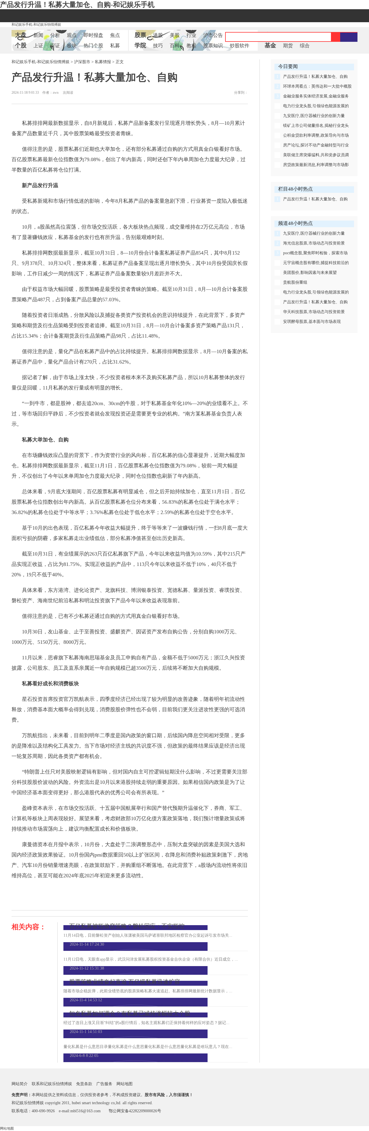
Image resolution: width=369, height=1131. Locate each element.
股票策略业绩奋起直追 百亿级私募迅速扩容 (124, 981)
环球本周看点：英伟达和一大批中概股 (317, 86)
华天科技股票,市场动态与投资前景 (314, 312)
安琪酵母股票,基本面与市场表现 (312, 321)
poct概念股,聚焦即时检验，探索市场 (315, 253)
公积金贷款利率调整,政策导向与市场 (316, 135)
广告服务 (104, 1084)
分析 (55, 35)
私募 (115, 45)
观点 (72, 35)
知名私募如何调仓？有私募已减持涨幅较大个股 (129, 1013)
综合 (305, 45)
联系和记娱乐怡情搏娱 (52, 1084)
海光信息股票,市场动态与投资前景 (314, 243)
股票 (140, 35)
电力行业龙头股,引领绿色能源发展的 (316, 106)
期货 (288, 45)
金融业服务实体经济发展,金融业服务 (316, 96)
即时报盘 (93, 35)
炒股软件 (239, 45)
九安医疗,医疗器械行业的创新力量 (314, 116)
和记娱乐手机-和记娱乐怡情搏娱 (36, 24)
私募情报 (103, 62)
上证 (38, 45)
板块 (72, 45)
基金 (270, 45)
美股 (175, 35)
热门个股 (93, 45)
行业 (191, 35)
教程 (191, 45)
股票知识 (213, 45)
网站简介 (20, 1084)
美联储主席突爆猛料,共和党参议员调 (316, 155)
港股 (158, 35)
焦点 (115, 35)
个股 (21, 45)
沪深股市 (82, 62)
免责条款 (84, 1084)
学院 (140, 45)
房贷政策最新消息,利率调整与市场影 (316, 165)
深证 (55, 45)
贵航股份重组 (295, 282)
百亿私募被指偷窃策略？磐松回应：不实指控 (126, 926)
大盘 (21, 35)
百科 (175, 45)
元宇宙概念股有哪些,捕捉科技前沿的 (316, 263)
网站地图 (124, 1084)
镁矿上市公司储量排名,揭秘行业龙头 (316, 125)
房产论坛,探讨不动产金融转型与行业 (316, 145)
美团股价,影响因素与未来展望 (310, 272)
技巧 (158, 45)
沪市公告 (213, 35)
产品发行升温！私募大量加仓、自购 (315, 76)
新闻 (38, 35)
